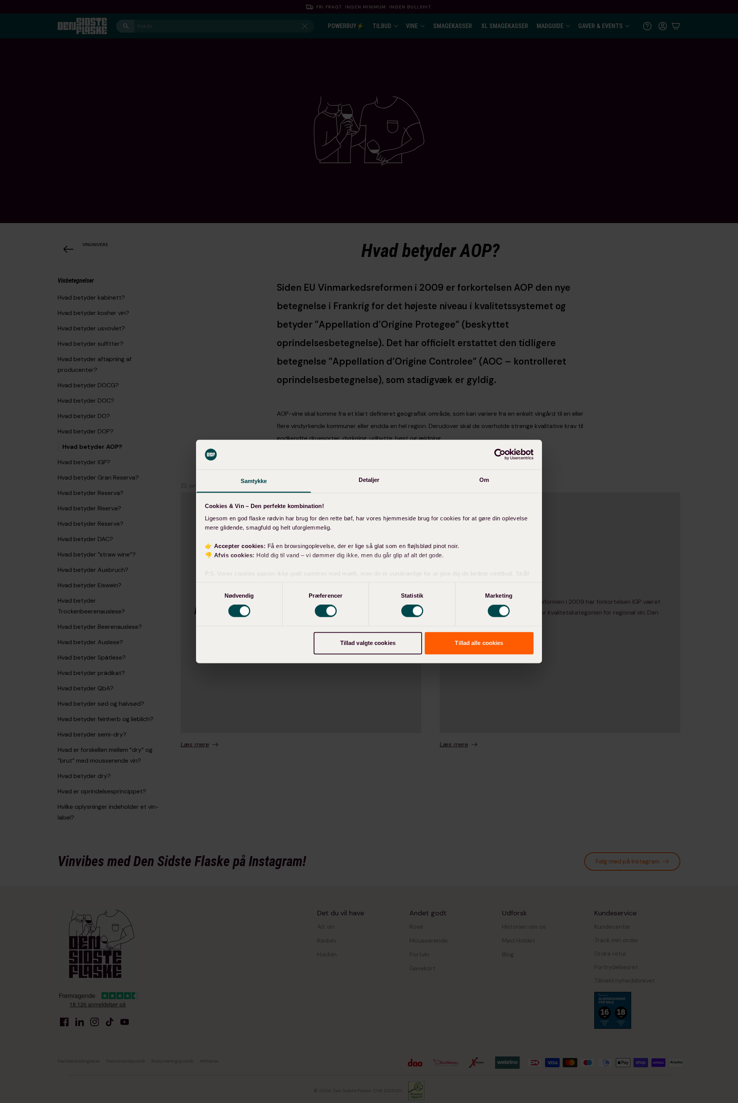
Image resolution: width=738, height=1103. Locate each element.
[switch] (326, 611)
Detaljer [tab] (369, 480)
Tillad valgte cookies (368, 643)
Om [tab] (484, 480)
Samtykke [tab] (254, 481)
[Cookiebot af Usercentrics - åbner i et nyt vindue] (500, 454)
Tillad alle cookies (479, 643)
